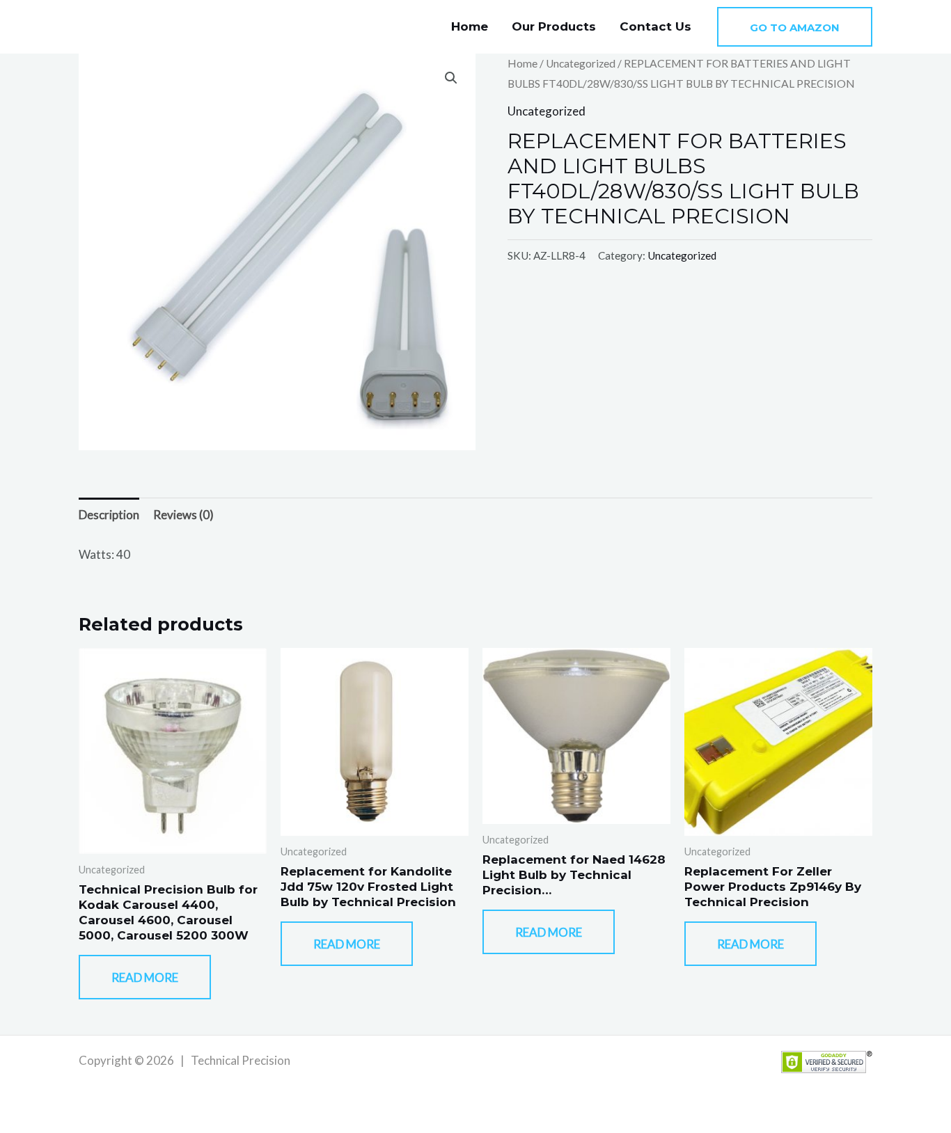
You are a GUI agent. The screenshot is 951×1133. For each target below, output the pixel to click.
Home (469, 26)
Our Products (554, 26)
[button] (794, 27)
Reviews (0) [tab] (183, 514)
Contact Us (655, 26)
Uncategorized (580, 63)
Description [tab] (109, 514)
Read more (144, 977)
